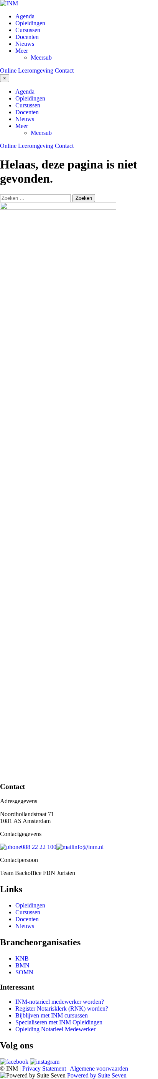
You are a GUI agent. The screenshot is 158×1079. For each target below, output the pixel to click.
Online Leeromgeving (26, 70)
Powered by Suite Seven (97, 1075)
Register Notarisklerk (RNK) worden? (61, 1008)
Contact (64, 70)
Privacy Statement (44, 1068)
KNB (22, 958)
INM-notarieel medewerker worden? (59, 1001)
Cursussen (27, 30)
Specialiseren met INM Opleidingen (58, 1022)
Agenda (25, 16)
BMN (22, 965)
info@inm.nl (88, 847)
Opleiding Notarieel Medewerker (55, 1029)
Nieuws (24, 44)
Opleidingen (30, 23)
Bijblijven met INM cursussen (51, 1015)
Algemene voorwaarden (99, 1068)
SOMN (24, 972)
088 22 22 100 (38, 847)
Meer (21, 50)
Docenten (27, 37)
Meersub (41, 57)
